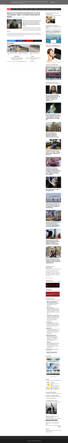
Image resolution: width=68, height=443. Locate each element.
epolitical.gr (49, 342)
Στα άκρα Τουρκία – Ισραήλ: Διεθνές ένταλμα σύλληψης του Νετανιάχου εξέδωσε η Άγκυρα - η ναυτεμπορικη (53, 317)
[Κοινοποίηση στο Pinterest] (33, 61)
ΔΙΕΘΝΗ (26, 9)
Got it (56, 2)
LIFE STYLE (52, 9)
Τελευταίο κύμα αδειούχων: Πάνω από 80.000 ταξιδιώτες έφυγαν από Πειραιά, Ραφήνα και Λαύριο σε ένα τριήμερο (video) (53, 309)
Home (9, 9)
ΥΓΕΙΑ (40, 9)
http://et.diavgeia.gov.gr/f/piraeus (51, 398)
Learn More (52, 2)
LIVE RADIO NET (49, 322)
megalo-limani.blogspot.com (51, 335)
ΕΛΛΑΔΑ (13, 9)
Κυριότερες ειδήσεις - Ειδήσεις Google (53, 315)
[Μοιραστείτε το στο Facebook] (32, 61)
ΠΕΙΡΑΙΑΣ (17, 9)
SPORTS (43, 9)
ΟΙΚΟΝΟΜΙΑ (36, 9)
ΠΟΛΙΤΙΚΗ (31, 9)
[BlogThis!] (31, 61)
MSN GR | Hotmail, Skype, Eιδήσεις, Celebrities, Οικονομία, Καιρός (52, 352)
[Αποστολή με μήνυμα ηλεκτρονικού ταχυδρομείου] (30, 61)
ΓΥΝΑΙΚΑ (47, 9)
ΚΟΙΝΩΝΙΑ (22, 9)
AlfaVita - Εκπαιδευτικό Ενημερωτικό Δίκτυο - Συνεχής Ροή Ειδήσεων (53, 302)
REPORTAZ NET (13, 4)
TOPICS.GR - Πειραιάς (50, 307)
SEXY (56, 9)
